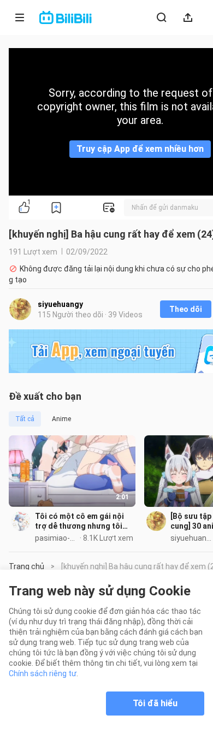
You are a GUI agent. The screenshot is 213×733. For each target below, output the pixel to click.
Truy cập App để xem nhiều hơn (140, 149)
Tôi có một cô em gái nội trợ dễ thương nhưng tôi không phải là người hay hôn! (79, 521)
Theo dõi (185, 309)
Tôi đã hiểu (155, 703)
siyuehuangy (60, 304)
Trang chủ (26, 566)
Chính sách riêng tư (42, 673)
